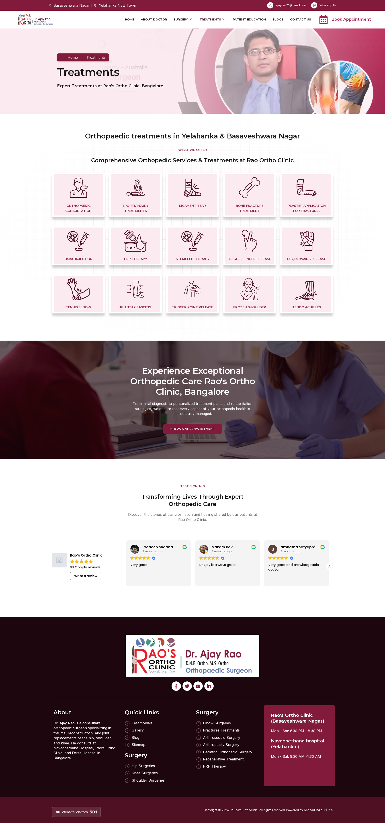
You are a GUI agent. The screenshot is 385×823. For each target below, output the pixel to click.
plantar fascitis (135, 307)
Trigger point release (192, 307)
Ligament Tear (192, 206)
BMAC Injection (78, 259)
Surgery (181, 19)
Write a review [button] (85, 576)
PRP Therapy (135, 259)
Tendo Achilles (306, 307)
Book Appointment (351, 19)
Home (129, 19)
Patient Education (249, 19)
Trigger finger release (249, 259)
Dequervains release (306, 259)
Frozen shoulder (249, 307)
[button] (329, 566)
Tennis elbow (78, 307)
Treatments (210, 19)
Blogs (277, 19)
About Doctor (154, 19)
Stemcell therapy (192, 259)
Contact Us (300, 19)
